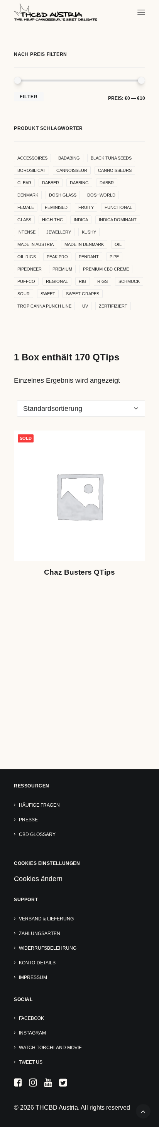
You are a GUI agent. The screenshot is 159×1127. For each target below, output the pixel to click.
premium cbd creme (106, 269)
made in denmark (84, 244)
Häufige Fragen (39, 805)
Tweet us (30, 1062)
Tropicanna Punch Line (44, 306)
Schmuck (129, 281)
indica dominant (118, 219)
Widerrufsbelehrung (47, 948)
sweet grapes (82, 293)
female (25, 207)
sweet (48, 293)
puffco (26, 281)
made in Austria (35, 244)
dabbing (79, 182)
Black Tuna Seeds (111, 158)
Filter (29, 96)
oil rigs (26, 256)
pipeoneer (29, 269)
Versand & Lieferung (46, 919)
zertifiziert (113, 306)
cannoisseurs (115, 170)
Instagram (32, 1033)
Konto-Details (37, 963)
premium (62, 269)
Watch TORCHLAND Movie (50, 1047)
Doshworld (101, 195)
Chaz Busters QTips (79, 572)
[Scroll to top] (143, 1111)
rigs (102, 281)
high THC (52, 219)
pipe (114, 256)
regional (57, 281)
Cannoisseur (71, 170)
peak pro (57, 256)
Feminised (56, 207)
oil (118, 244)
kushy (89, 232)
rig (82, 281)
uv (85, 306)
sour (23, 293)
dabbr (107, 182)
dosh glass (62, 195)
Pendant (89, 256)
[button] (141, 12)
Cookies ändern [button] (38, 879)
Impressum (33, 977)
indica (81, 219)
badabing (69, 158)
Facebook (31, 1018)
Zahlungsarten (39, 933)
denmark (27, 195)
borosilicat (31, 170)
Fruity (86, 207)
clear (24, 182)
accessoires (32, 158)
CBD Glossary (37, 834)
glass (24, 219)
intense (26, 232)
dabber (50, 182)
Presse (28, 820)
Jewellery (58, 232)
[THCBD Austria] (55, 12)
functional (118, 207)
